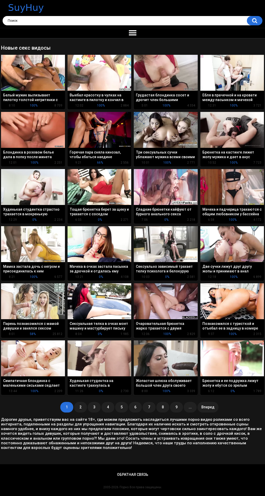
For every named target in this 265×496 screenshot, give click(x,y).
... (190, 407)
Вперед (208, 407)
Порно (124, 487)
